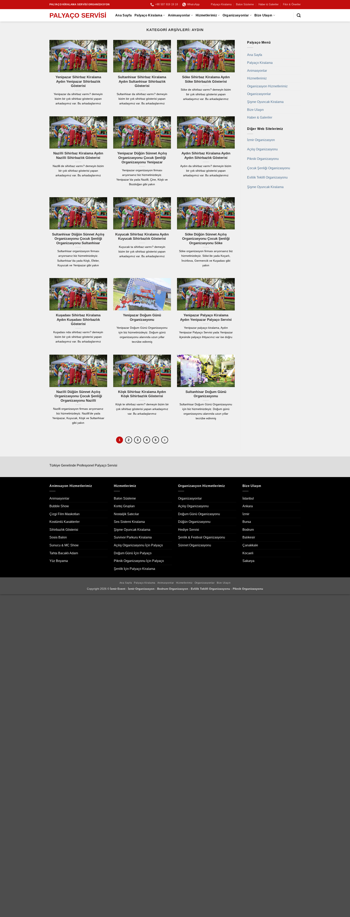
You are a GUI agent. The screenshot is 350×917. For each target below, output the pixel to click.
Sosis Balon (58, 537)
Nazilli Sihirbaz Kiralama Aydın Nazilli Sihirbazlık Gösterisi (78, 155)
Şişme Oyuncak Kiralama (265, 102)
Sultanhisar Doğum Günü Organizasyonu (206, 394)
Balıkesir (248, 537)
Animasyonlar (179, 15)
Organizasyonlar (236, 15)
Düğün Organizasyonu (194, 521)
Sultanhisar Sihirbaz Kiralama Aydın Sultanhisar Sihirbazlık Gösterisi (142, 81)
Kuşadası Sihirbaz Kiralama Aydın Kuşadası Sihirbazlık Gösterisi (78, 319)
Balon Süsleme (245, 4)
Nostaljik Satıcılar (126, 514)
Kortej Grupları (124, 506)
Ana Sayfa (123, 15)
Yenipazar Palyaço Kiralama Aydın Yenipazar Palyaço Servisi (206, 317)
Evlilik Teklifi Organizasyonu (267, 177)
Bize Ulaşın (263, 15)
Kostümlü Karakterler (64, 521)
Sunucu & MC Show (64, 545)
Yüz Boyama (58, 561)
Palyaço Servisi (77, 15)
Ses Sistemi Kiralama (129, 521)
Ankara (247, 506)
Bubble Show (59, 506)
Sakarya (248, 561)
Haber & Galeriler (268, 4)
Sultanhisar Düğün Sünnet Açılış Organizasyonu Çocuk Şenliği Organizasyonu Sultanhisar (78, 238)
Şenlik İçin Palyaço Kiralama (134, 568)
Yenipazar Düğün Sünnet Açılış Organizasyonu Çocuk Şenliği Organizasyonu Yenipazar (142, 157)
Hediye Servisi (188, 529)
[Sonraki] (164, 440)
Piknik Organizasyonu (263, 159)
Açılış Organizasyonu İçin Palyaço (138, 545)
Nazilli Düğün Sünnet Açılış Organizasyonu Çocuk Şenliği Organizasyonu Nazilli (78, 396)
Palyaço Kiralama (221, 4)
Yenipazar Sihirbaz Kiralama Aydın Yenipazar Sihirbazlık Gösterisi (78, 81)
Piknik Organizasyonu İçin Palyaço (139, 561)
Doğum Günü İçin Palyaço (133, 553)
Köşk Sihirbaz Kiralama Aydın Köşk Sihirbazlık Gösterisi (142, 394)
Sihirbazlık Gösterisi (63, 529)
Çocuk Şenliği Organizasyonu (268, 168)
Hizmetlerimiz (206, 15)
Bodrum (248, 529)
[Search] (299, 15)
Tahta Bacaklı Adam (63, 553)
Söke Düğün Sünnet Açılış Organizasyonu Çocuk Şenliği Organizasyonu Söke (206, 238)
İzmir (245, 514)
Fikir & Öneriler (292, 4)
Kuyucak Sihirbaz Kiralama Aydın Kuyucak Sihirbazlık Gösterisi (142, 236)
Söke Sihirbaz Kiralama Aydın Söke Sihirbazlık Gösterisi (206, 79)
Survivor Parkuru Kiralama (133, 537)
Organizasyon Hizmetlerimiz (267, 86)
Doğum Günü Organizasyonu (199, 514)
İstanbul (248, 498)
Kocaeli (247, 553)
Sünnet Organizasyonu (194, 545)
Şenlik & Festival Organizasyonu (201, 537)
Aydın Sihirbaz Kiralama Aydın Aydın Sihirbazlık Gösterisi (205, 155)
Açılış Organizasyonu (262, 149)
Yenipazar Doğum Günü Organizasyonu (142, 317)
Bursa (246, 521)
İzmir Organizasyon (261, 140)
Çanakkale (250, 545)
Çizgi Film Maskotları (64, 514)
